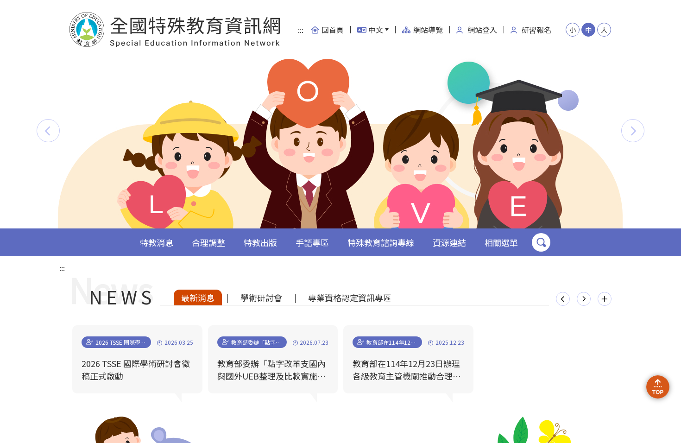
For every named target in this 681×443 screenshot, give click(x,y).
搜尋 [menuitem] (541, 242)
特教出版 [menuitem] (260, 242)
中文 (375, 29)
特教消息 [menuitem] (156, 242)
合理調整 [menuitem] (208, 242)
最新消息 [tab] (197, 297)
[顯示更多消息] (605, 299)
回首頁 (333, 29)
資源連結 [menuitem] (449, 242)
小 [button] (572, 29)
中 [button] (588, 29)
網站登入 (482, 29)
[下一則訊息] (584, 299)
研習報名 (536, 29)
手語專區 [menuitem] (312, 242)
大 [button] (604, 29)
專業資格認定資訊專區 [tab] (349, 297)
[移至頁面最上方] (657, 387)
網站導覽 (428, 29)
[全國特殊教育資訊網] (175, 29)
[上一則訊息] (563, 299)
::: (300, 29)
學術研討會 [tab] (261, 297)
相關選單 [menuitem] (501, 242)
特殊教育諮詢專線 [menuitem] (380, 242)
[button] (48, 130)
